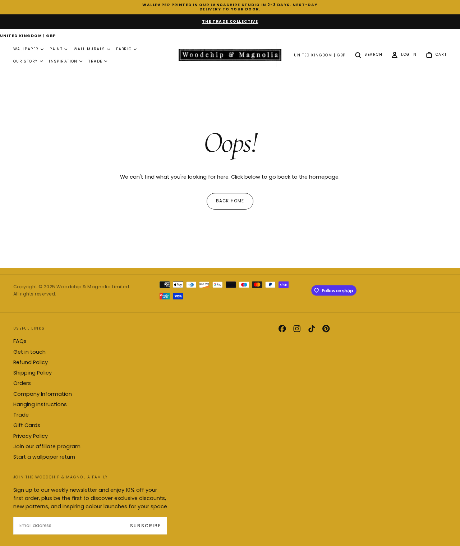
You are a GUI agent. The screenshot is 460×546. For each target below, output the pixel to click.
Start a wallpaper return (44, 456)
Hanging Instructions (40, 404)
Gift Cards (26, 425)
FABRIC (124, 49)
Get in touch (29, 351)
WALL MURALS (89, 49)
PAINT (56, 49)
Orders (22, 383)
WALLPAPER (26, 49)
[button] (28, 36)
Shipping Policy (32, 372)
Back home (230, 201)
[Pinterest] (326, 328)
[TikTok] (311, 328)
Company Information (42, 394)
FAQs (20, 341)
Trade (21, 414)
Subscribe (145, 526)
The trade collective (230, 21)
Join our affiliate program (46, 446)
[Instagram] (297, 328)
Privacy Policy (30, 436)
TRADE (95, 61)
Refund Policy (30, 362)
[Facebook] (282, 328)
